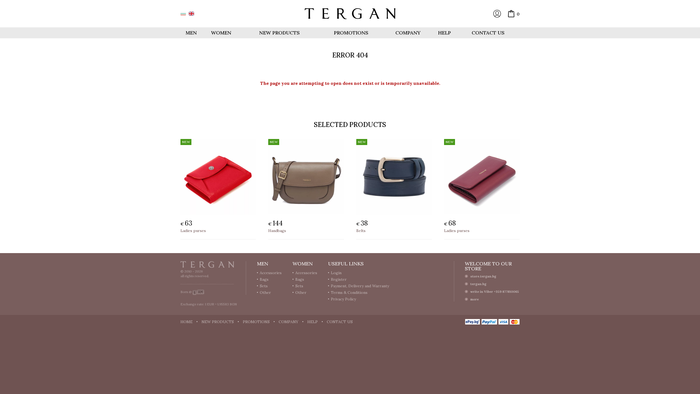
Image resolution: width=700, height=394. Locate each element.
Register (339, 279)
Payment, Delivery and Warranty (360, 285)
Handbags (277, 230)
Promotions (351, 33)
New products (279, 33)
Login (497, 13)
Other (265, 292)
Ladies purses (193, 230)
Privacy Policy (343, 299)
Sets (264, 285)
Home (186, 322)
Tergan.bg (207, 264)
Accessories (271, 272)
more (474, 299)
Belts (361, 230)
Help (444, 33)
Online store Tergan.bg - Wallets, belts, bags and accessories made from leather (350, 13)
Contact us (488, 33)
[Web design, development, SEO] (198, 292)
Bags (264, 279)
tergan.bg (478, 284)
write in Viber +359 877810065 (494, 291)
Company (408, 33)
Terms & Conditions (349, 292)
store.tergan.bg (483, 276)
